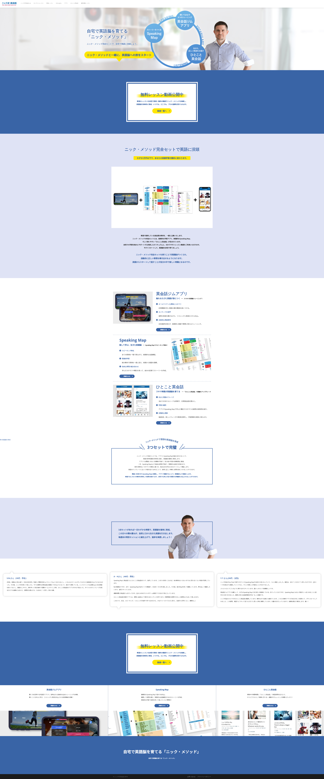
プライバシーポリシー (204, 777)
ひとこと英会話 (74, 3)
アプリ (66, 3)
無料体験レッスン (85, 3)
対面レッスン (49, 3)
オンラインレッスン (39, 3)
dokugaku (59, 3)
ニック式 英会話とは (26, 3)
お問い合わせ (191, 777)
